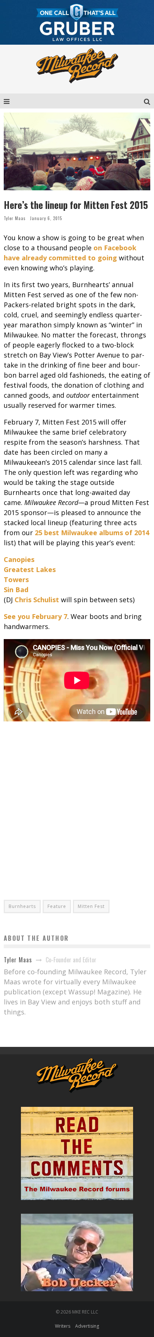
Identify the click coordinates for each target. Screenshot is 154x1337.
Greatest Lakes (30, 569)
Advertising (87, 1326)
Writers (62, 1326)
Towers (16, 579)
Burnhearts (22, 906)
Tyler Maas (15, 218)
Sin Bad (16, 589)
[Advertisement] (77, 805)
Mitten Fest (91, 906)
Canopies (19, 559)
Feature (56, 906)
